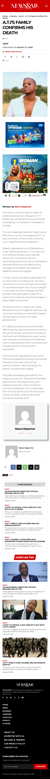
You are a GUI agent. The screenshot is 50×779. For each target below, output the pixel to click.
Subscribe (40, 766)
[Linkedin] (10, 697)
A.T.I (11, 475)
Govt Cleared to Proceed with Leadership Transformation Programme (25, 540)
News (7, 489)
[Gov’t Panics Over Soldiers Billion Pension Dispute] (25, 648)
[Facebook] (5, 56)
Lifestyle (13, 16)
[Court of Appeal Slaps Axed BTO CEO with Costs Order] (25, 610)
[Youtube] (22, 697)
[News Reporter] (11, 452)
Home (5, 16)
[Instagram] (7, 697)
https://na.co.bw (24, 451)
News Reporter (13, 52)
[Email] (22, 56)
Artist (21, 16)
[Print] (28, 56)
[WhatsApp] (16, 56)
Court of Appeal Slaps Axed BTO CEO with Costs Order (23, 508)
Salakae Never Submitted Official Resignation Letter (21, 492)
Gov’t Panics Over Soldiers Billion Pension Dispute (22, 524)
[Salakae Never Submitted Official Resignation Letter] (25, 572)
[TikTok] (14, 697)
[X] (11, 56)
